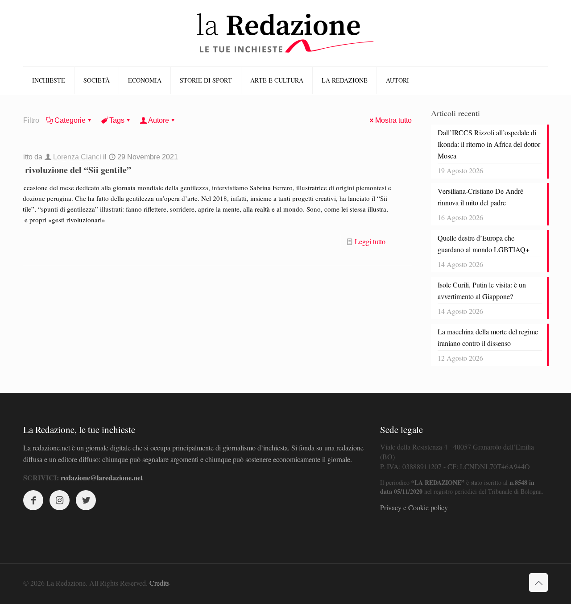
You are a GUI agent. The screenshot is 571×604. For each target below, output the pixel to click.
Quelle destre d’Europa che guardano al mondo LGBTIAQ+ (484, 243)
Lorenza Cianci (77, 157)
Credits (159, 582)
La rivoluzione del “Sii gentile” (71, 169)
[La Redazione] (285, 33)
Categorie (70, 120)
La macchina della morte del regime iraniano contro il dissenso (488, 337)
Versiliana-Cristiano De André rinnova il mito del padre (480, 196)
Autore (158, 120)
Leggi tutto (370, 241)
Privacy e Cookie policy (414, 507)
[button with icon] (33, 500)
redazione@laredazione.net (102, 477)
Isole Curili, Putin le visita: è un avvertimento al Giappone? (482, 290)
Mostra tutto (393, 120)
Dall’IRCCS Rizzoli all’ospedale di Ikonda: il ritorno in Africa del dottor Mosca (489, 144)
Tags (116, 120)
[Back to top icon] (538, 582)
